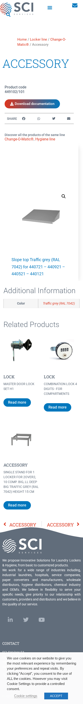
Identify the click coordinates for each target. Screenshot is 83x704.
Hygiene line (45, 139)
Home (22, 39)
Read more (17, 402)
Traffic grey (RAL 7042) (59, 303)
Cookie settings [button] (25, 696)
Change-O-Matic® (19, 139)
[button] (50, 7)
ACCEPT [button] (56, 696)
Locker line (38, 39)
